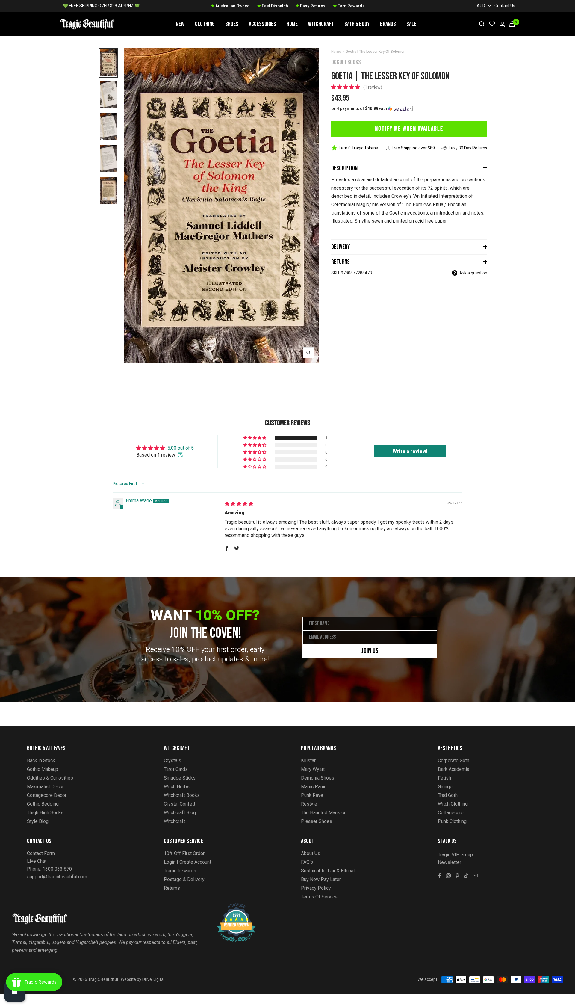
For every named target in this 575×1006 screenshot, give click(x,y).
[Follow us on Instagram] (448, 875)
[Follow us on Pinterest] (457, 875)
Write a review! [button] (410, 451)
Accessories (262, 24)
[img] (239, 504)
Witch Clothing (453, 804)
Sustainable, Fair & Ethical (328, 871)
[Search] (482, 24)
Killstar (308, 760)
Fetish (444, 778)
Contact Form (41, 853)
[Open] (14, 991)
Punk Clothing (452, 821)
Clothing (205, 24)
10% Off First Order (184, 853)
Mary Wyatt (313, 769)
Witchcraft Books (182, 795)
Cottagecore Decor (46, 795)
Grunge (445, 786)
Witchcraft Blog (180, 812)
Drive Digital (153, 979)
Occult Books (346, 62)
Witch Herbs (177, 786)
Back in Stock (41, 760)
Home (292, 24)
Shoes (231, 24)
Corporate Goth (453, 760)
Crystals (172, 760)
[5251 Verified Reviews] (230, 906)
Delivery (340, 247)
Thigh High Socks (45, 812)
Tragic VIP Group (455, 854)
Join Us (370, 651)
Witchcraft (321, 24)
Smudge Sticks (180, 778)
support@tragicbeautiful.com (57, 877)
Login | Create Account (187, 862)
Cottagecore (451, 812)
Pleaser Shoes (316, 821)
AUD (481, 5)
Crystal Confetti (180, 804)
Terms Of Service (319, 897)
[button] (346, 87)
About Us (310, 853)
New (180, 24)
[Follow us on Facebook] (439, 875)
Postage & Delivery (184, 879)
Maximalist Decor (45, 786)
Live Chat (36, 861)
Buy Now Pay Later (321, 879)
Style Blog (38, 821)
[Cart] (512, 24)
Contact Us (504, 5)
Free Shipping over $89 (413, 148)
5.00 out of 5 (180, 448)
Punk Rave (312, 795)
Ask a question (473, 273)
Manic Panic (313, 786)
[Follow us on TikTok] (466, 875)
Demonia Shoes (317, 778)
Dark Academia (453, 769)
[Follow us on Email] (475, 875)
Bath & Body (357, 24)
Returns (340, 262)
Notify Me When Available (409, 128)
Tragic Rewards (180, 871)
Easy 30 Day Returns (468, 148)
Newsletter (449, 862)
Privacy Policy (316, 888)
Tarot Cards (176, 769)
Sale (411, 24)
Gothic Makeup (42, 769)
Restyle (309, 804)
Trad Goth (448, 795)
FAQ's (307, 862)
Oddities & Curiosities (50, 778)
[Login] (502, 24)
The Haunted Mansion (323, 812)
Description (344, 168)
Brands (388, 24)
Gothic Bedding (43, 804)
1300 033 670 (57, 869)
